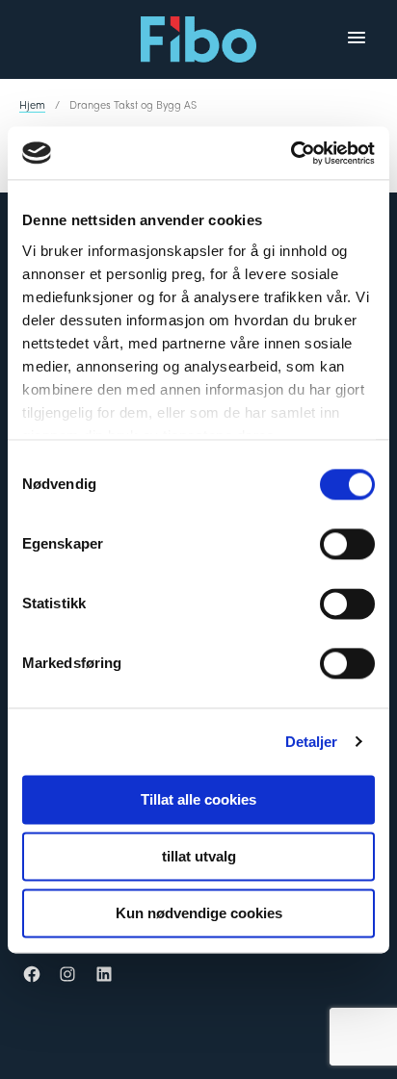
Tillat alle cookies (198, 799)
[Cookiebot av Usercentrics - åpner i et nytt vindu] (290, 153)
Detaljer (311, 741)
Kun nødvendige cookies (199, 913)
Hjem (32, 104)
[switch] (347, 543)
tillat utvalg (199, 856)
